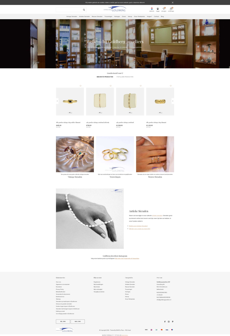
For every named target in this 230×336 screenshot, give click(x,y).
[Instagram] (169, 322)
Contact (156, 16)
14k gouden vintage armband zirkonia (97, 122)
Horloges (117, 16)
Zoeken (84, 10)
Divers (124, 16)
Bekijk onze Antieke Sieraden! (138, 226)
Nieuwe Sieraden (97, 16)
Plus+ (122, 330)
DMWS (118, 330)
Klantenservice (60, 296)
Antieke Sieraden (84, 16)
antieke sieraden (157, 215)
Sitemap (58, 299)
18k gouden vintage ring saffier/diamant (68, 122)
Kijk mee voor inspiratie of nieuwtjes (127, 258)
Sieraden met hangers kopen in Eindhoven (68, 309)
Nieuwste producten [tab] (105, 77)
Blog (162, 16)
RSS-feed (128, 330)
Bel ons (63, 321)
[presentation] (57, 101)
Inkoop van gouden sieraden (64, 304)
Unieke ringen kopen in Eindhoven (65, 306)
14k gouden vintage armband (125, 122)
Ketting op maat (60, 311)
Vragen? (149, 16)
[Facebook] (164, 322)
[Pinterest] (172, 322)
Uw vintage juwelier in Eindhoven (65, 313)
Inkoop (130, 16)
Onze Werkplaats (139, 16)
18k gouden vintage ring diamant (156, 122)
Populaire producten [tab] (125, 77)
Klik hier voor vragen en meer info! (139, 229)
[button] (113, 65)
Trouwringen (108, 16)
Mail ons (78, 321)
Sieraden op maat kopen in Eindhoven (66, 301)
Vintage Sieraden (71, 16)
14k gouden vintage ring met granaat (218, 287)
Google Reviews (124, 335)
